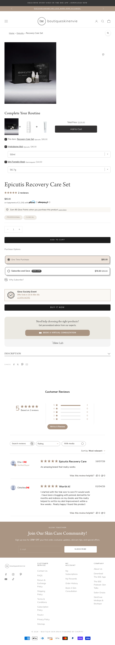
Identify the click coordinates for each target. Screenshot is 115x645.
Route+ (40, 615)
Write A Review (57, 426)
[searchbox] (19, 443)
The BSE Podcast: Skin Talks (100, 584)
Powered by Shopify (72, 632)
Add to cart (57, 240)
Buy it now (57, 307)
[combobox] (48, 443)
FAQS (39, 575)
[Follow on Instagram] (13, 574)
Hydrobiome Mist (15, 147)
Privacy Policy (43, 619)
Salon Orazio (99, 592)
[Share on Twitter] (18, 364)
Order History (71, 583)
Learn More (62, 210)
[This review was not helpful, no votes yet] (102, 475)
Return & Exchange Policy (41, 583)
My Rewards (71, 578)
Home (11, 33)
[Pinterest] (104, 54)
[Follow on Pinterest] (20, 574)
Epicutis (20, 33)
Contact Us (42, 571)
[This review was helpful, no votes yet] (97, 475)
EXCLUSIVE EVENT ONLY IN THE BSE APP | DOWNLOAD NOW (57, 3)
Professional (13, 217)
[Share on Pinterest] (22, 364)
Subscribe (80, 549)
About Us (98, 569)
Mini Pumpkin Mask (16, 162)
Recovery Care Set (34, 33)
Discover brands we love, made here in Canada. (57, 8)
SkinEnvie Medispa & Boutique (98, 600)
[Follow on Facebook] (5, 574)
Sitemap (41, 624)
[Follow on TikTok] (13, 579)
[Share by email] (27, 364)
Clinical (30, 217)
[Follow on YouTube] (5, 579)
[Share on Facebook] (14, 364)
